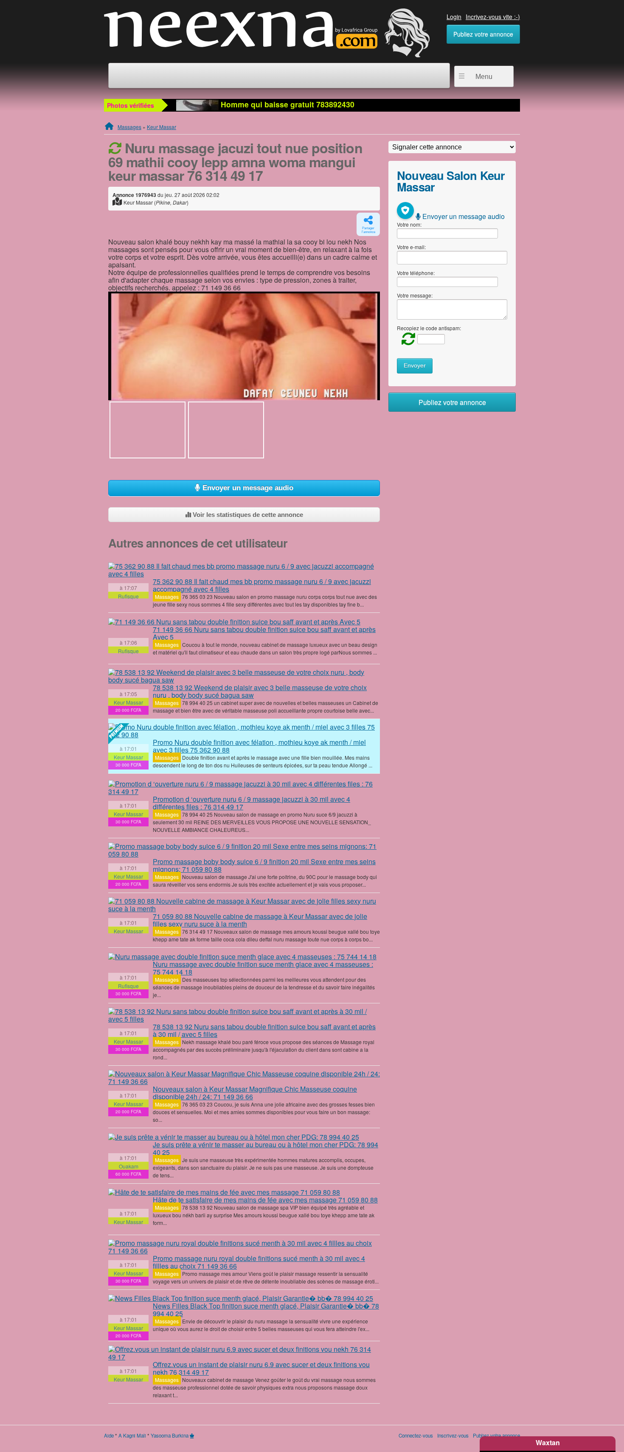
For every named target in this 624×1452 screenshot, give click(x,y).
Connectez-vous (416, 1435)
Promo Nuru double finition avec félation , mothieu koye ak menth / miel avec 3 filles (259, 746)
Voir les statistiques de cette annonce (247, 514)
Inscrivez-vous (453, 1435)
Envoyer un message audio (246, 488)
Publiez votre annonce (483, 34)
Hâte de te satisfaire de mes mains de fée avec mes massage (265, 1200)
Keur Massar (161, 126)
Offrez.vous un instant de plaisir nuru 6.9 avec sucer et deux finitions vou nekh (261, 1368)
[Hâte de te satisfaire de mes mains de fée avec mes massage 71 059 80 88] (224, 1192)
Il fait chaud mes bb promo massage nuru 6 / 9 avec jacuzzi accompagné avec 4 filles (262, 585)
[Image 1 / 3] (244, 346)
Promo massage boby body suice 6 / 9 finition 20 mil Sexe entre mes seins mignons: (264, 865)
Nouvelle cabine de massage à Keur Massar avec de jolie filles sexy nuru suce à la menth (260, 920)
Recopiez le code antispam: (429, 327)
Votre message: (415, 295)
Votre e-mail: (411, 246)
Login (454, 16)
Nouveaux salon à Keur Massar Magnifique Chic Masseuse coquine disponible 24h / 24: (255, 1092)
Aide (109, 1435)
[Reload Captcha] (406, 338)
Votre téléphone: (416, 272)
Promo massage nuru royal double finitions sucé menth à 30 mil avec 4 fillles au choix (259, 1262)
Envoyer (415, 365)
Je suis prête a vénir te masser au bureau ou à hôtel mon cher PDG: (265, 1148)
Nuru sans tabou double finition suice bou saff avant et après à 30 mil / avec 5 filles (264, 1030)
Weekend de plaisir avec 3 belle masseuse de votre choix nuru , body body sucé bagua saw (260, 691)
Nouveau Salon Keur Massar (451, 181)
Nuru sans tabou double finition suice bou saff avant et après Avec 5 (264, 633)
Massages (129, 126)
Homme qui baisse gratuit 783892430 (286, 104)
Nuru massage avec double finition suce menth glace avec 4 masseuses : (263, 968)
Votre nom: (409, 224)
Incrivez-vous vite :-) (493, 16)
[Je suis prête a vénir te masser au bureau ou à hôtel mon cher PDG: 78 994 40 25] (233, 1136)
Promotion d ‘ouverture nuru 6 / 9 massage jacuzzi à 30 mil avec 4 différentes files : (251, 803)
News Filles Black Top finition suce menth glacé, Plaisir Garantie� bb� (266, 1309)
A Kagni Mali (132, 1435)
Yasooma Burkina (169, 1435)
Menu (483, 76)
